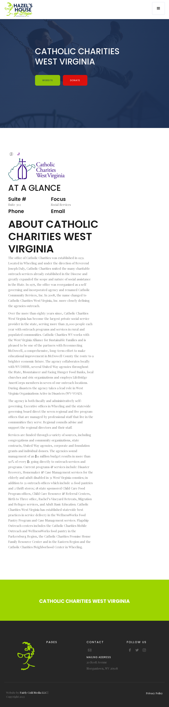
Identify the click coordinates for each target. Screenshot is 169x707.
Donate (75, 80)
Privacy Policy (154, 693)
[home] (18, 9)
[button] (158, 8)
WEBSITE (47, 80)
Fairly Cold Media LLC (33, 692)
